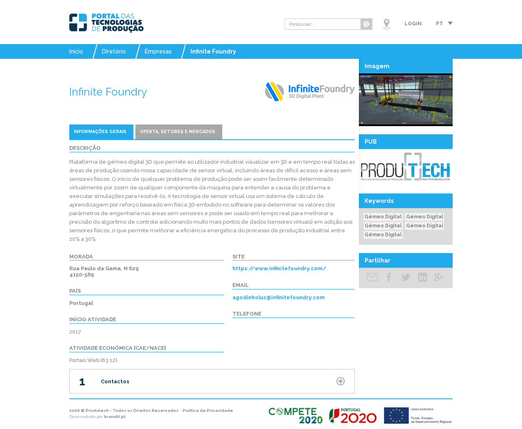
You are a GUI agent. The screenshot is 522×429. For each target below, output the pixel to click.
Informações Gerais (100, 131)
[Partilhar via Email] (372, 278)
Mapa (386, 24)
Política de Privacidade (208, 410)
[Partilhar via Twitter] (405, 278)
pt (439, 24)
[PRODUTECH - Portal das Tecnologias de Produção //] (106, 23)
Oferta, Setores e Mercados (177, 131)
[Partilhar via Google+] (439, 278)
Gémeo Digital (383, 217)
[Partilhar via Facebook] (389, 278)
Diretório (114, 51)
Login (413, 24)
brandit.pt (115, 416)
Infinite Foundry (213, 51)
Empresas (158, 51)
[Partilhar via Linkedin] (422, 278)
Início (76, 51)
